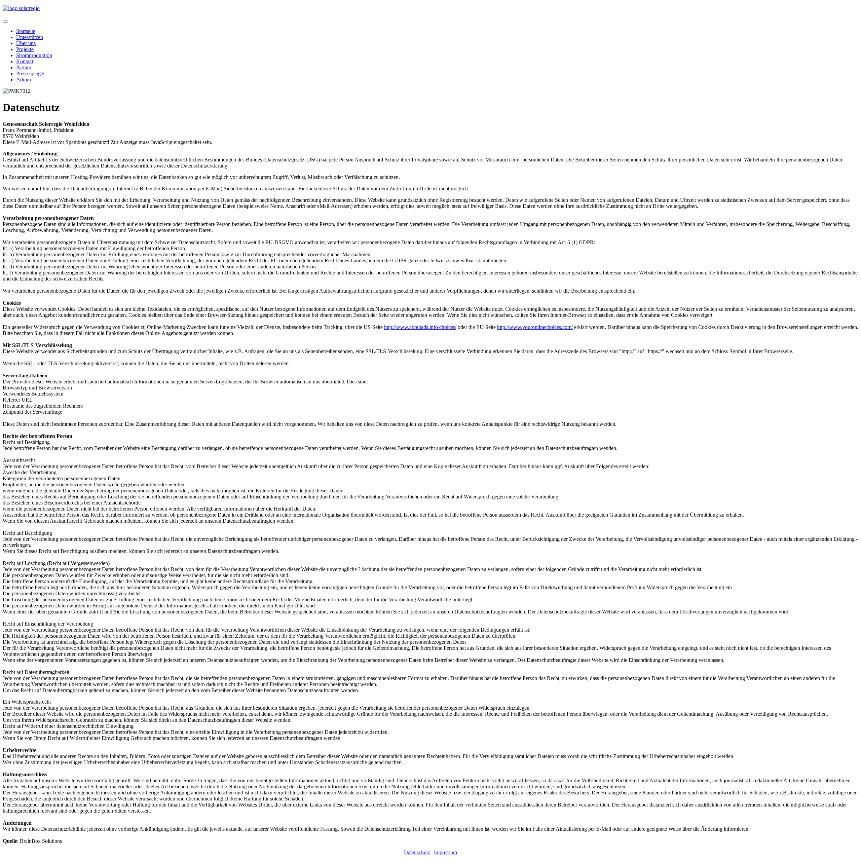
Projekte (25, 49)
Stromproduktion (34, 55)
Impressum (445, 852)
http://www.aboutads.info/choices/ (420, 327)
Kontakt (24, 61)
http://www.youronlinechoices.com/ (535, 327)
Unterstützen (29, 37)
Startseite (25, 31)
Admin (23, 79)
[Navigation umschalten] (5, 22)
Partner (23, 67)
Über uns (26, 43)
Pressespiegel (30, 73)
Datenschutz (417, 852)
